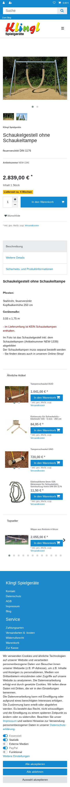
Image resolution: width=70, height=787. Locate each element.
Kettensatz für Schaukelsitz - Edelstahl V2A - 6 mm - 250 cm (46, 417)
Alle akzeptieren (35, 764)
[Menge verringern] (15, 204)
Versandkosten (31, 225)
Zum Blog (6, 17)
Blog (8, 611)
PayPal (13, 747)
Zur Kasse (12, 647)
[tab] (35, 246)
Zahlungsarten (15, 627)
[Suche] (62, 10)
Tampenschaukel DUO (42, 384)
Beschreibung (14, 246)
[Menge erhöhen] (15, 199)
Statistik (14, 739)
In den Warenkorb (43, 201)
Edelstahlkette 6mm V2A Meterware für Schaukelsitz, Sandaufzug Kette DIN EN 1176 (46, 484)
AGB (8, 601)
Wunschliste (13, 215)
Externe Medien (19, 743)
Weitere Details (15, 257)
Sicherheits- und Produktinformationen (29, 269)
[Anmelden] (4, 3)
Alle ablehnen (35, 771)
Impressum (13, 606)
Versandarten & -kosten (20, 632)
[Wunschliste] (54, 3)
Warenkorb (12, 642)
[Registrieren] (10, 3)
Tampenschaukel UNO (42, 449)
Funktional (15, 752)
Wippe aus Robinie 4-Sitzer (44, 529)
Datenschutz (13, 596)
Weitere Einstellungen (16, 756)
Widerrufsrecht (15, 637)
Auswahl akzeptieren (35, 779)
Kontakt (10, 591)
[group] (16, 394)
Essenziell (15, 735)
